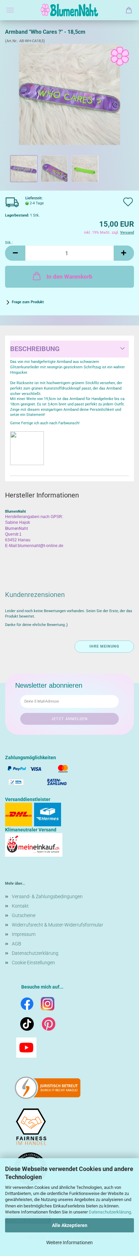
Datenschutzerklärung (110, 1212)
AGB (16, 943)
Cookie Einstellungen (33, 962)
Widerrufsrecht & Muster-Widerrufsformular (57, 924)
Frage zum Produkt (28, 302)
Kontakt (20, 906)
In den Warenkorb (69, 276)
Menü (10, 10)
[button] (15, 253)
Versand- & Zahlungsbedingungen (47, 896)
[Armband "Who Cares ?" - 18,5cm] (69, 94)
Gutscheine (23, 915)
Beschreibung (35, 349)
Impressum (23, 934)
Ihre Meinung (104, 646)
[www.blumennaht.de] (69, 10)
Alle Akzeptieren (69, 1225)
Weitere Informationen (69, 1242)
